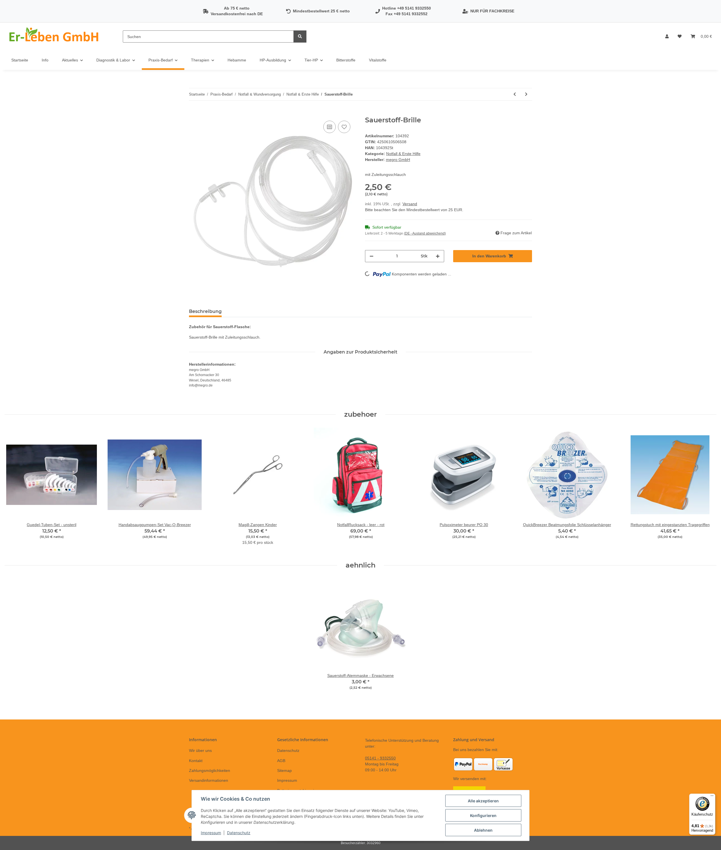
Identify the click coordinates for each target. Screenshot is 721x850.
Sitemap (284, 770)
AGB (281, 760)
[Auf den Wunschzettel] (344, 127)
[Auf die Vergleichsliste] (329, 127)
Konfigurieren (483, 815)
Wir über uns (200, 750)
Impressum (287, 780)
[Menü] (712, 797)
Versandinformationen (208, 780)
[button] (667, 36)
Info (45, 60)
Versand (409, 204)
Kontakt (195, 760)
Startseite (19, 60)
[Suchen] (299, 36)
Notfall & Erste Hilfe (403, 153)
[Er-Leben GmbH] (55, 36)
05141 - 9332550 (380, 758)
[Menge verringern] (371, 256)
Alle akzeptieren (483, 800)
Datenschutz (288, 750)
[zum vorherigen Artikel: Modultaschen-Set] (514, 94)
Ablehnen (483, 830)
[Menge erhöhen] (437, 256)
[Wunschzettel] (679, 36)
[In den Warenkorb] (193, 113)
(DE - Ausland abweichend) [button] (425, 233)
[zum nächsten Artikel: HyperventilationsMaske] (526, 94)
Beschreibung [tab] (205, 311)
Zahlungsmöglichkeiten (209, 770)
